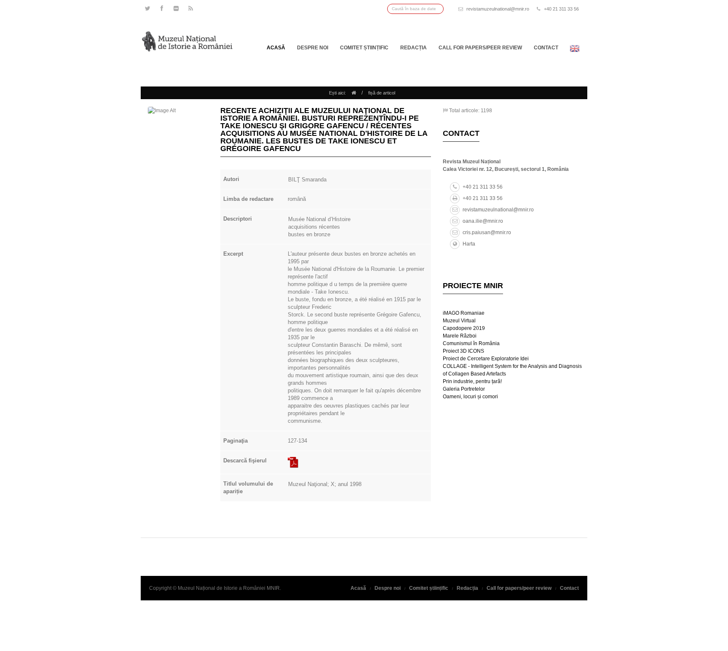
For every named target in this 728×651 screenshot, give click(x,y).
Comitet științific (364, 48)
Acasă (276, 48)
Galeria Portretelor (464, 389)
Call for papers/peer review (480, 48)
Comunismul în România (471, 343)
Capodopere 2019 (464, 328)
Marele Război (459, 336)
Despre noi (312, 48)
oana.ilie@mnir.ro (483, 221)
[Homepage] (353, 92)
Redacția (413, 48)
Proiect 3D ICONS (463, 351)
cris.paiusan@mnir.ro (487, 232)
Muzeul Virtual (459, 321)
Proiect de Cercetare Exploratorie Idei (486, 359)
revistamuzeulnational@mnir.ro (497, 8)
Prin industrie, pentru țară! (472, 381)
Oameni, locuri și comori (470, 397)
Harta (469, 244)
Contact (546, 48)
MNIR (273, 588)
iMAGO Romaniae (463, 313)
